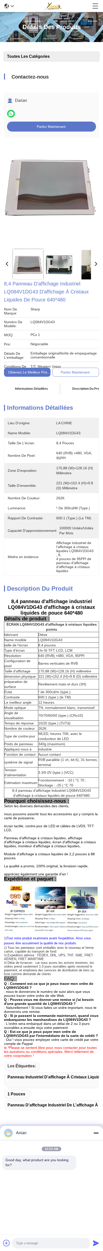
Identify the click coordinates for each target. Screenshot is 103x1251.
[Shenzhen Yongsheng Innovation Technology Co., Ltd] (53, 6)
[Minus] (96, 1133)
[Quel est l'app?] (11, 113)
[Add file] (6, 1242)
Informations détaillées (31, 388)
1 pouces (16, 1094)
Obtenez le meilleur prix (27, 372)
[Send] (96, 1242)
